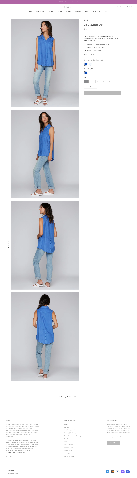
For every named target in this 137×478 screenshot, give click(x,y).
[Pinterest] (93, 54)
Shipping (66, 441)
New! (30, 11)
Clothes (59, 11)
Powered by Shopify (13, 473)
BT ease (68, 11)
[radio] (86, 64)
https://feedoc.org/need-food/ (17, 452)
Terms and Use (68, 447)
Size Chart (67, 439)
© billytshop (11, 470)
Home (51, 11)
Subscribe (113, 442)
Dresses (78, 11)
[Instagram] (6, 457)
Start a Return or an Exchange (73, 436)
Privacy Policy (68, 450)
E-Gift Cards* (40, 11)
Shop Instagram (68, 444)
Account (115, 7)
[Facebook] (89, 54)
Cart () (129, 7)
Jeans (87, 11)
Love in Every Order (70, 430)
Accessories (96, 11)
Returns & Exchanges (70, 433)
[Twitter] (91, 54)
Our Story (67, 453)
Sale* (106, 11)
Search (122, 7)
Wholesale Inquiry (69, 456)
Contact (66, 427)
